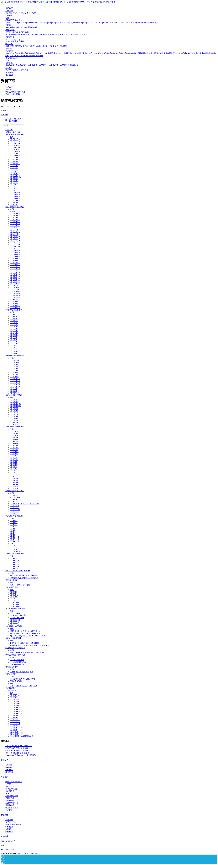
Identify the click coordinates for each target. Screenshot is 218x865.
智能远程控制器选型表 (14, 207)
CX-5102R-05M (16, 703)
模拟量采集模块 (11, 667)
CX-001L (13, 594)
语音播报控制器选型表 (14, 491)
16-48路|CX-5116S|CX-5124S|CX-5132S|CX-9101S (29, 645)
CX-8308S (14, 482)
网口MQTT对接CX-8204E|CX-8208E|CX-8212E (28, 636)
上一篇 (13, 119)
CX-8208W (14, 375)
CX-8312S (14, 431)
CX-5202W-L (15, 360)
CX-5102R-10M (16, 705)
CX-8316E (14, 444)
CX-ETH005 (15, 606)
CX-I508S (13, 533)
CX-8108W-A (15, 295)
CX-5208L (14, 347)
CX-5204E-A (15, 218)
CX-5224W (14, 389)
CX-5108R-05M (16, 711)
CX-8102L (14, 317)
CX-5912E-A (15, 155)
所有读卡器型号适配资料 (20, 585)
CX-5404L (14, 333)
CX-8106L (14, 319)
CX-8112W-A (15, 299)
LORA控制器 (10, 690)
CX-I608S (13, 535)
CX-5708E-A (15, 236)
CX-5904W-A (15, 224)
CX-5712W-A (15, 304)
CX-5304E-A (15, 216)
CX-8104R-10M (16, 730)
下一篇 (11, 121)
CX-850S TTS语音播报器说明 (17, 753)
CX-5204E (14, 166)
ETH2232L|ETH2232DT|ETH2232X (23, 686)
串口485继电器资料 (13, 638)
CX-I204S (13, 521)
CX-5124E (14, 174)
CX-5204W (14, 368)
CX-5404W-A (15, 287)
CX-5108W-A (15, 277)
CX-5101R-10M (16, 701)
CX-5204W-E (15, 364)
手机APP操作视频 (12, 94)
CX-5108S (14, 408)
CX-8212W (14, 377)
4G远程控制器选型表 (13, 310)
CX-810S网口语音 (17, 618)
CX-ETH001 (15, 602)
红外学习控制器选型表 (14, 554)
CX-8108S (14, 412)
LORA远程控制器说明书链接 (21, 736)
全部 (7, 18)
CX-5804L (14, 341)
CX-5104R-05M (16, 707)
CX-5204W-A (15, 279)
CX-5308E (14, 170)
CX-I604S (13, 527)
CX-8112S (14, 414)
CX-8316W (14, 456)
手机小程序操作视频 (18, 662)
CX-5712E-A (15, 147)
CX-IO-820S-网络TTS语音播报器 (18, 750)
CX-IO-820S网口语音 (18, 615)
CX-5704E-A (15, 226)
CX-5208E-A (15, 232)
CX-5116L (14, 351)
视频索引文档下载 (12, 132)
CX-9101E (14, 188)
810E (12, 543)
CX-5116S (14, 416)
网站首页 (9, 8)
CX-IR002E (14, 562)
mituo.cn (34, 853)
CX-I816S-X (14, 541)
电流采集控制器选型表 (14, 516)
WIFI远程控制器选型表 (14, 356)
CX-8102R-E (15, 726)
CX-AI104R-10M (16, 734)
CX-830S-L (14, 512)
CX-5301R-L (15, 722)
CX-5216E (14, 172)
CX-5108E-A (15, 164)
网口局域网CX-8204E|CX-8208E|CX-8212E (27, 633)
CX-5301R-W (15, 724)
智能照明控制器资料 (13, 626)
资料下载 (9, 89)
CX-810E (13, 598)
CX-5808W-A (15, 289)
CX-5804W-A (15, 220)
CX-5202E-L (15, 141)
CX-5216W (14, 373)
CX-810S (13, 514)
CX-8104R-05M (16, 728)
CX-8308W (14, 448)
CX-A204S (14, 487)
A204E (12, 211)
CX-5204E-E (15, 153)
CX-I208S (13, 529)
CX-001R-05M (15, 695)
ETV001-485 (15, 497)
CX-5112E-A (15, 139)
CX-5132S (14, 420)
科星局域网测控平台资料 (15, 648)
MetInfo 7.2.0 (15, 853)
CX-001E (13, 592)
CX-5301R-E (15, 720)
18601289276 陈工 (8, 841)
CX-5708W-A (15, 285)
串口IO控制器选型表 (13, 395)
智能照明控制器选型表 (14, 427)
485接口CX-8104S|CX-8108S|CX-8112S (25, 631)
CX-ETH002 (15, 604)
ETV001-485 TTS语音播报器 (16, 748)
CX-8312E (14, 439)
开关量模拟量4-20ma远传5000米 (22, 679)
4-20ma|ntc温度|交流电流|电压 (21, 672)
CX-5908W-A (15, 293)
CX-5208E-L (15, 157)
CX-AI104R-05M (16, 732)
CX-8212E (14, 184)
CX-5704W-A (15, 291)
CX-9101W (14, 393)
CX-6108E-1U (15, 178)
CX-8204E (14, 180)
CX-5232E (14, 186)
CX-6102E (14, 162)
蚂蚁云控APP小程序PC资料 (16, 92)
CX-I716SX (14, 539)
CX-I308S (13, 531)
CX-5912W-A (15, 308)
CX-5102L (14, 323)
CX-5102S (14, 402)
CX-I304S (13, 523)
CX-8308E (14, 484)
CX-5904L (14, 343)
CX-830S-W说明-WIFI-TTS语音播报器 (20, 755)
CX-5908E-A (15, 160)
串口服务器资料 (11, 587)
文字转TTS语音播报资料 (15, 608)
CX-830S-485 (15, 510)
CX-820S (13, 600)
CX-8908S (14, 478)
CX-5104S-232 (15, 406)
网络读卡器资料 (11, 580)
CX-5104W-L (15, 362)
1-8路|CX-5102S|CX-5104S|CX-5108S (24, 643)
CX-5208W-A (15, 281)
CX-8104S (14, 410)
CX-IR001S (14, 560)
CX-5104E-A (15, 213)
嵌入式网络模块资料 (13, 681)
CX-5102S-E (15, 400)
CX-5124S (14, 418)
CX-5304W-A (15, 283)
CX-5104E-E (15, 145)
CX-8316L (14, 468)
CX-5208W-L (15, 366)
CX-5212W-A (15, 302)
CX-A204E (14, 234)
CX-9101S (14, 422)
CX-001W (14, 596)
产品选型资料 (10, 688)
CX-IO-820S (14, 502)
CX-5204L (14, 329)
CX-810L (13, 314)
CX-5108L (14, 345)
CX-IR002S (14, 566)
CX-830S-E (14, 508)
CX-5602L (14, 325)
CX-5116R (14, 716)
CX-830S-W (14, 506)
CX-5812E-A (15, 151)
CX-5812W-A (15, 306)
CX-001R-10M (15, 697)
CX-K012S (14, 476)
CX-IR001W (14, 558)
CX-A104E (14, 230)
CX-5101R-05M (16, 699)
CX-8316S (14, 435)
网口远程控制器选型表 (14, 134)
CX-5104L (14, 327)
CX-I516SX (14, 537)
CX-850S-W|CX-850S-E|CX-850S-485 (24, 504)
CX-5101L (14, 321)
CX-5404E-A (15, 222)
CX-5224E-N (15, 176)
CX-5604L (14, 337)
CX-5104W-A (15, 275)
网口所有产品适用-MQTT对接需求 (24, 575)
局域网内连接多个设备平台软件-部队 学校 (27, 652)
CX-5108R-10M (16, 713)
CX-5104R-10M (16, 709)
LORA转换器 (10, 674)
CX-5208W (14, 370)
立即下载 (4, 115)
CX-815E (13, 495)
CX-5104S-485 (15, 404)
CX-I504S (13, 525)
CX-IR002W (14, 564)
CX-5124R (14, 718)
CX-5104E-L (15, 149)
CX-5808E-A (15, 240)
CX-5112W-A (15, 297)
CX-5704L (14, 339)
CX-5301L (14, 474)
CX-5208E (14, 168)
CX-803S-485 (15, 620)
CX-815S (13, 499)
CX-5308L (14, 349)
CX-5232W (14, 391)
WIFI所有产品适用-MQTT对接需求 (24, 578)
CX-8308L (14, 460)
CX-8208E (14, 182)
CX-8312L (14, 464)
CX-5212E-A (15, 143)
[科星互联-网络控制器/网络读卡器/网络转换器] (109, 2)
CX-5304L (14, 331)
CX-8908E (14, 480)
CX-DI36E (14, 205)
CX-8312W (14, 452)
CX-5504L (14, 335)
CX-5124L (14, 353)
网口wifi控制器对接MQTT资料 (17, 571)
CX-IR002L (14, 568)
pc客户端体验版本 (17, 664)
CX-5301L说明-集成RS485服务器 (18, 746)
